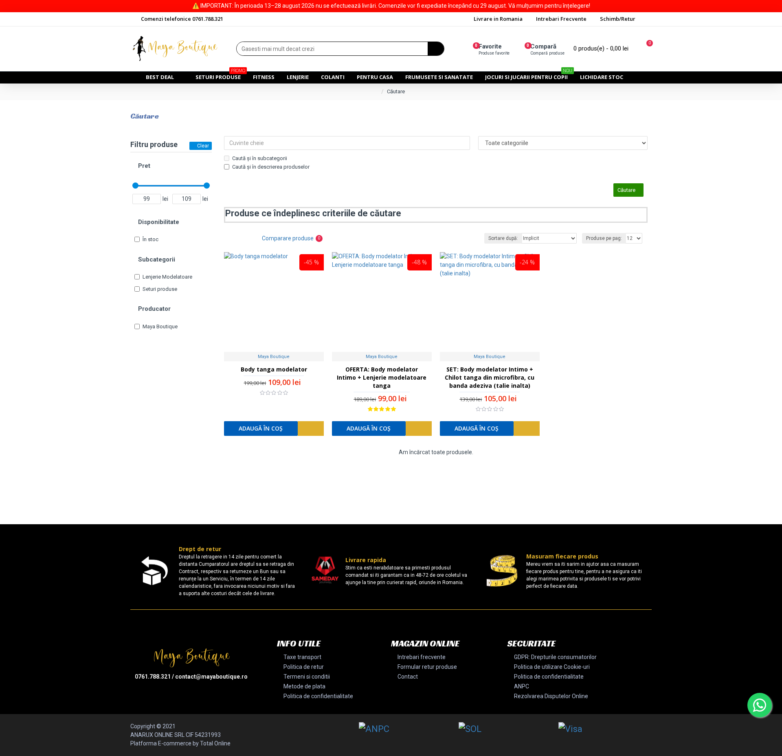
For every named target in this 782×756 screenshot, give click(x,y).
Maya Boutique (274, 356)
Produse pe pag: (604, 238)
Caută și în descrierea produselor (271, 167)
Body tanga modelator (274, 369)
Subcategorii (156, 259)
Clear (203, 146)
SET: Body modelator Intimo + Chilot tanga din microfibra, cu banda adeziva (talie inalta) (489, 377)
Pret (144, 165)
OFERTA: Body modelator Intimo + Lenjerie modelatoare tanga (381, 377)
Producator (154, 308)
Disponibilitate (158, 222)
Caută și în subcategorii (259, 158)
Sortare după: (503, 238)
